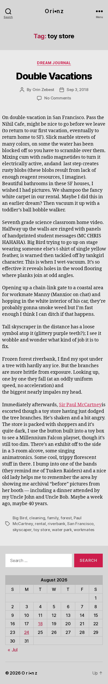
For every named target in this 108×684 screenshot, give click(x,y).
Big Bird (20, 517)
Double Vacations (54, 76)
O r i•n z (54, 11)
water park (62, 529)
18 (40, 623)
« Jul (13, 650)
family (52, 517)
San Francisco (80, 523)
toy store (41, 529)
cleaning (37, 517)
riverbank (56, 523)
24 (26, 632)
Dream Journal (54, 63)
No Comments (57, 97)
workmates (84, 529)
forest (66, 517)
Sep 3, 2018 (77, 89)
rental (40, 523)
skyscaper (22, 529)
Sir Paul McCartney (80, 405)
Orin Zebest (43, 89)
